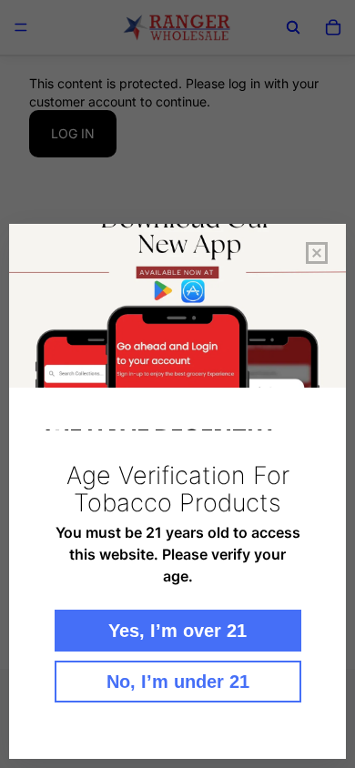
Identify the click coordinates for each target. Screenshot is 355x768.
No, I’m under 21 (177, 682)
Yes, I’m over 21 (177, 631)
